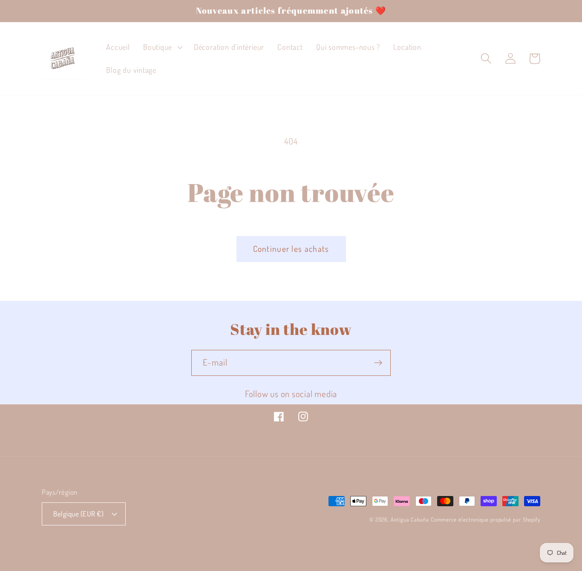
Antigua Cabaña (410, 519)
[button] (161, 47)
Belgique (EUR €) (78, 513)
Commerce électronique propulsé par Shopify (485, 519)
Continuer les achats (291, 248)
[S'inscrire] (378, 363)
